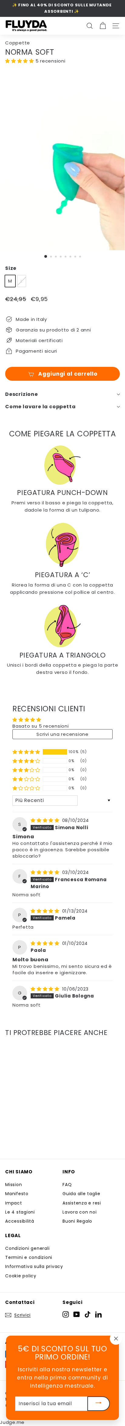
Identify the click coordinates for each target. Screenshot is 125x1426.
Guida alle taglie (81, 1194)
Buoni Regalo (77, 1221)
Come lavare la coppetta (40, 406)
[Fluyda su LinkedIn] (98, 1314)
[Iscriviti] (98, 1403)
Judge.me (12, 1422)
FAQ (67, 1185)
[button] (20, 61)
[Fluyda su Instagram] (65, 1314)
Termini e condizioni (28, 1257)
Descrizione (21, 394)
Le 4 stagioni (20, 1212)
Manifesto (17, 1194)
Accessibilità (19, 1221)
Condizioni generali (27, 1248)
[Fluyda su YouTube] (76, 1314)
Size (10, 268)
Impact (13, 1203)
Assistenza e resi (81, 1203)
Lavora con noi (79, 1212)
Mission (13, 1185)
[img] (46, 820)
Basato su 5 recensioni (40, 726)
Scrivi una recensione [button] (62, 734)
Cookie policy (20, 1276)
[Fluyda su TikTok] (87, 1314)
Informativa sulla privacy (34, 1266)
